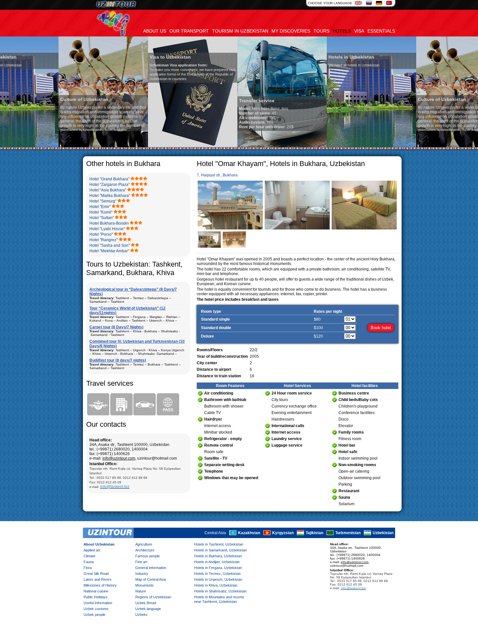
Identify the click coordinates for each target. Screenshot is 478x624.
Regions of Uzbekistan (153, 597)
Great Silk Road (96, 573)
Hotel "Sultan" (101, 217)
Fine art (141, 562)
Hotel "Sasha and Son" (109, 245)
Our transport (189, 31)
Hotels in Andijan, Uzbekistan (217, 562)
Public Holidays (96, 597)
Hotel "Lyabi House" (107, 229)
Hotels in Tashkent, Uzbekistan (218, 544)
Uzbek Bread (145, 603)
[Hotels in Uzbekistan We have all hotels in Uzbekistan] (313, 146)
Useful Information (98, 603)
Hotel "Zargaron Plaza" (109, 184)
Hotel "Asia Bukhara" (107, 190)
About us (154, 31)
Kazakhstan (249, 533)
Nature (140, 591)
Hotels (342, 31)
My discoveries (291, 31)
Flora (88, 568)
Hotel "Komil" (101, 212)
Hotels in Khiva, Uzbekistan (215, 585)
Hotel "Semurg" (102, 201)
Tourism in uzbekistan (240, 31)
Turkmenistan (348, 533)
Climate (89, 556)
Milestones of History (100, 585)
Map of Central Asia (150, 579)
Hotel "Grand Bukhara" (109, 179)
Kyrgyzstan (283, 533)
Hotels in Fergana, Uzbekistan (218, 568)
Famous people (147, 556)
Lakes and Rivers (98, 579)
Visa (359, 31)
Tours (321, 31)
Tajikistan (314, 533)
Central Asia (215, 533)
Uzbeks (141, 615)
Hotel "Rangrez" (103, 240)
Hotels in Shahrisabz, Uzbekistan (220, 591)
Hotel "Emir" (100, 206)
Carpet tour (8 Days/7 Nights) (116, 327)
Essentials (381, 31)
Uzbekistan (383, 533)
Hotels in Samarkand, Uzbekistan (220, 550)
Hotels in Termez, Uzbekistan (217, 573)
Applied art (92, 550)
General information (150, 568)
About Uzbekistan (99, 544)
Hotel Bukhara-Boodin (109, 223)
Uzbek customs (96, 609)
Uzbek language (148, 609)
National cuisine (96, 591)
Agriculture (143, 544)
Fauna (89, 562)
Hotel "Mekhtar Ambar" (109, 251)
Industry (141, 573)
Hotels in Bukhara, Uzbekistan (218, 556)
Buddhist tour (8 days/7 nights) (117, 360)
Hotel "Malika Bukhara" (109, 195)
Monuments (144, 585)
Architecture (144, 550)
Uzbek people (94, 615)
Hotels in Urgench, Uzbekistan (218, 579)
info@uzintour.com (118, 458)
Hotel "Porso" (101, 234)
